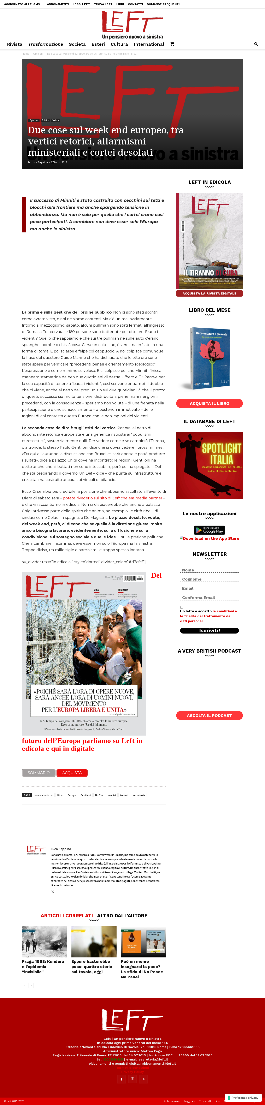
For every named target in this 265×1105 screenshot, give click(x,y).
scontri (112, 795)
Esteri (98, 44)
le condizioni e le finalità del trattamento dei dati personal (208, 616)
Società (77, 44)
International (149, 44)
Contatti (135, 4)
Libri (120, 4)
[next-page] (31, 985)
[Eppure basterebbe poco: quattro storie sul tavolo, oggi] (94, 941)
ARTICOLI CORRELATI (67, 915)
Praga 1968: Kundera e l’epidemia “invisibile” (43, 966)
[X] (65, 183)
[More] (92, 183)
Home (25, 53)
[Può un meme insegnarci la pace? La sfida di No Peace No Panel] (143, 941)
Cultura (119, 44)
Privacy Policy (132, 1072)
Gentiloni (86, 795)
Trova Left (103, 4)
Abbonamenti (58, 4)
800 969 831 (113, 1059)
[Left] (132, 24)
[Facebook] (51, 183)
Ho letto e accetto (208, 616)
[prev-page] (24, 985)
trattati (124, 795)
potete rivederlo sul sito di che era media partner (112, 498)
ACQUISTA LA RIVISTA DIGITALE (209, 293)
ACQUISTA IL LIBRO (209, 403)
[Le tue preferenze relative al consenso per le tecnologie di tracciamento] (243, 1098)
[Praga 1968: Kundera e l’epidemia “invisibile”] (44, 941)
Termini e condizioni (132, 1068)
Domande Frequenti (163, 4)
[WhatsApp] (79, 183)
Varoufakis (139, 795)
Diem (60, 795)
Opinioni (38, 53)
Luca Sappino (39, 162)
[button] (256, 45)
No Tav (99, 795)
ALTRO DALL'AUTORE (122, 915)
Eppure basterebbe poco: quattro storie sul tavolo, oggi (91, 966)
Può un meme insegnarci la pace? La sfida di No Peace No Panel (142, 969)
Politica (45, 120)
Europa (72, 795)
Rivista (14, 44)
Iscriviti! (209, 631)
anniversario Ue (44, 795)
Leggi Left (81, 4)
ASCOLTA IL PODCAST (209, 715)
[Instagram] (132, 1079)
